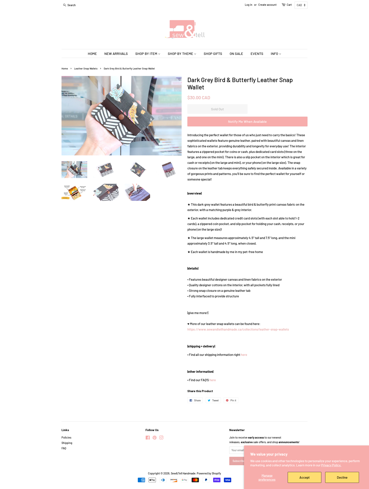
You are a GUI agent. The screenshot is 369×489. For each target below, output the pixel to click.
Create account (267, 4)
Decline (342, 477)
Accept (304, 477)
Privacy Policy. (331, 465)
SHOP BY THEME (181, 53)
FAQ (64, 448)
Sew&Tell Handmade (183, 473)
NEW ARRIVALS (116, 53)
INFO (275, 53)
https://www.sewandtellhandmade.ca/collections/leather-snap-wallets (238, 329)
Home (65, 68)
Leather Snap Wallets (85, 68)
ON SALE (236, 53)
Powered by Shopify (209, 473)
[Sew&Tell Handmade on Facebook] (147, 438)
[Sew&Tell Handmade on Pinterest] (154, 438)
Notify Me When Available (247, 121)
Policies (66, 437)
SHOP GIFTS (213, 53)
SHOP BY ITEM (146, 53)
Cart (289, 4)
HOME (92, 53)
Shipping (67, 442)
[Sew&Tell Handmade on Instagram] (161, 438)
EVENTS (257, 53)
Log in (248, 4)
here (244, 354)
